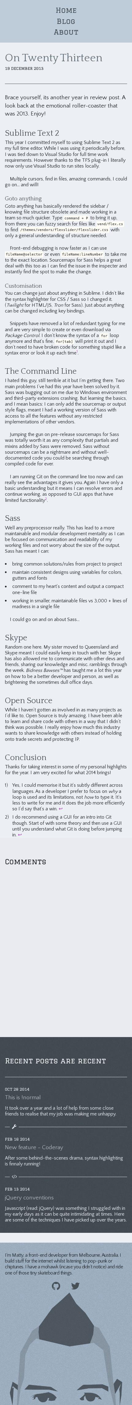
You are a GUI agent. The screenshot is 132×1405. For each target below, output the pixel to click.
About (66, 32)
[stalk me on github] (56, 1286)
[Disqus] (66, 949)
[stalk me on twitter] (75, 1286)
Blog (66, 21)
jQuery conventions (29, 1198)
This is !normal (23, 1098)
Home (66, 10)
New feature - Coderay (34, 1148)
